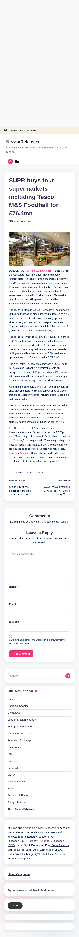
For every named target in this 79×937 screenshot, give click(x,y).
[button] (67, 675)
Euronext (13, 768)
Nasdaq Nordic (16, 781)
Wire (10, 788)
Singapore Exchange (20, 726)
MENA (11, 774)
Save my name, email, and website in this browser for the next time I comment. (37, 642)
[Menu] (17, 161)
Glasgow (24, 453)
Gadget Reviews (17, 802)
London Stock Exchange (22, 719)
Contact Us (14, 712)
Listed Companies (18, 706)
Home (11, 699)
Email (13, 604)
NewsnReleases (22, 141)
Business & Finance (19, 795)
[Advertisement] (23, 23)
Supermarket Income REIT (39, 270)
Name (13, 586)
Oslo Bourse (15, 747)
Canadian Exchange (19, 733)
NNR (15, 905)
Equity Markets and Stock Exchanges (31, 890)
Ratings (12, 761)
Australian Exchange (19, 740)
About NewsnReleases (21, 809)
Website (14, 622)
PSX (10, 754)
